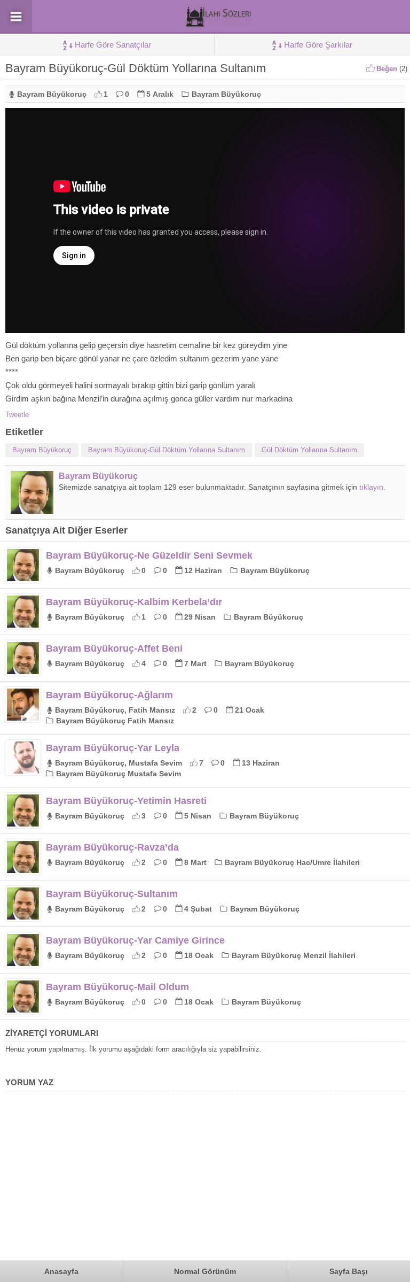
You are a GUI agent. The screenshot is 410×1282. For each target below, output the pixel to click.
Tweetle (17, 415)
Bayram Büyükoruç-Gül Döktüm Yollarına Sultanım (166, 450)
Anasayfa (61, 1271)
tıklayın (371, 487)
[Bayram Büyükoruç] (32, 510)
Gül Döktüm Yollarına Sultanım (309, 450)
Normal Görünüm (205, 1271)
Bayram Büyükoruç (51, 94)
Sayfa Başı (348, 1271)
